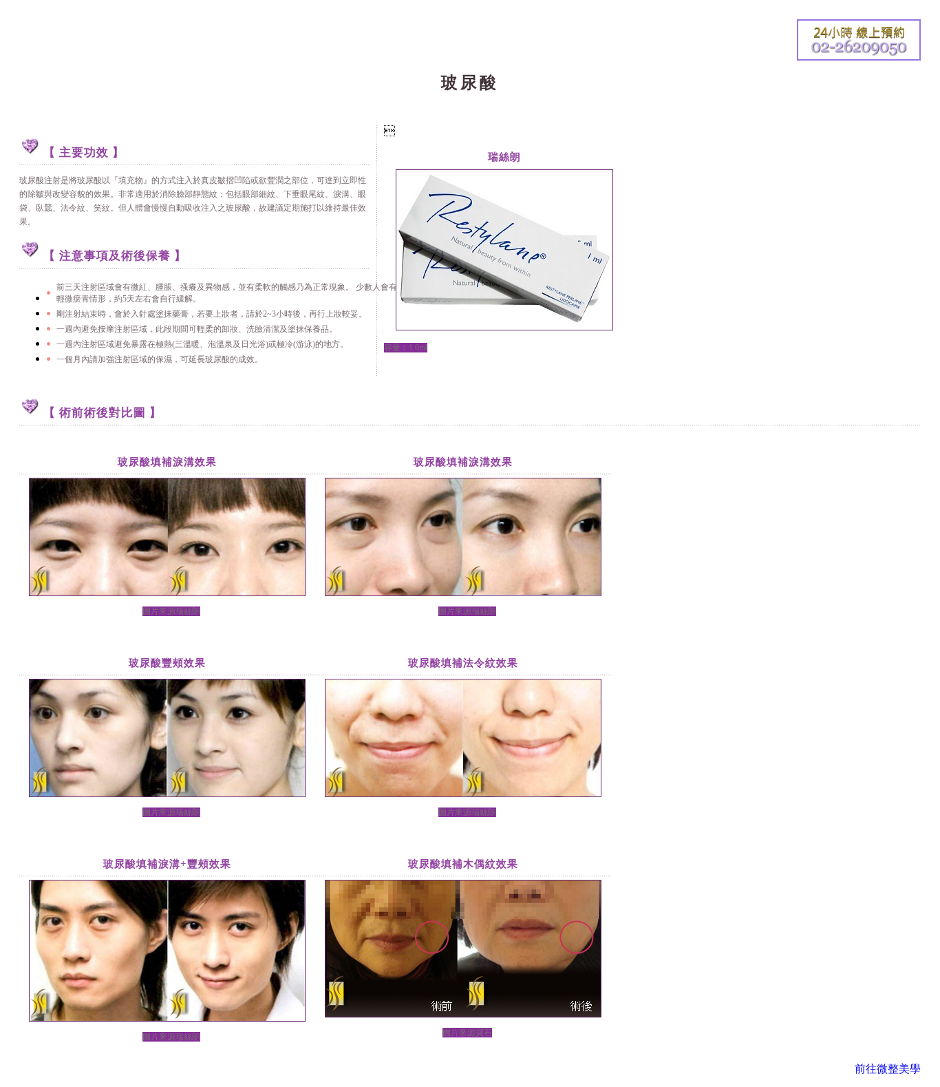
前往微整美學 (888, 1069)
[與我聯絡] (859, 57)
